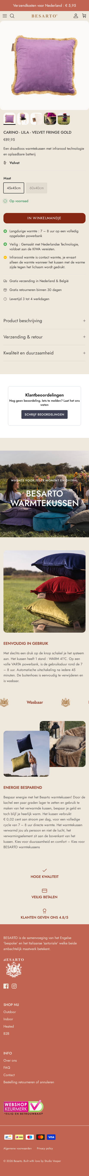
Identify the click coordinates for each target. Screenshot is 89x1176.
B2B (6, 1033)
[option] (44, 65)
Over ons (10, 1060)
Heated (8, 1026)
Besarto (18, 1161)
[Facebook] (5, 986)
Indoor (8, 1019)
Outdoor (9, 1011)
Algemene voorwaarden (17, 1148)
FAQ (6, 1067)
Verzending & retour (23, 337)
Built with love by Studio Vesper (42, 1161)
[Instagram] (14, 986)
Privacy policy (45, 1148)
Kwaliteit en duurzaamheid (28, 353)
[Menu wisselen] (5, 16)
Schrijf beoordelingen (44, 414)
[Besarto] (44, 16)
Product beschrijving (22, 320)
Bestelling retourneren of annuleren (28, 1082)
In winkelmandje (44, 218)
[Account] (74, 16)
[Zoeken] (14, 16)
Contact (9, 1074)
